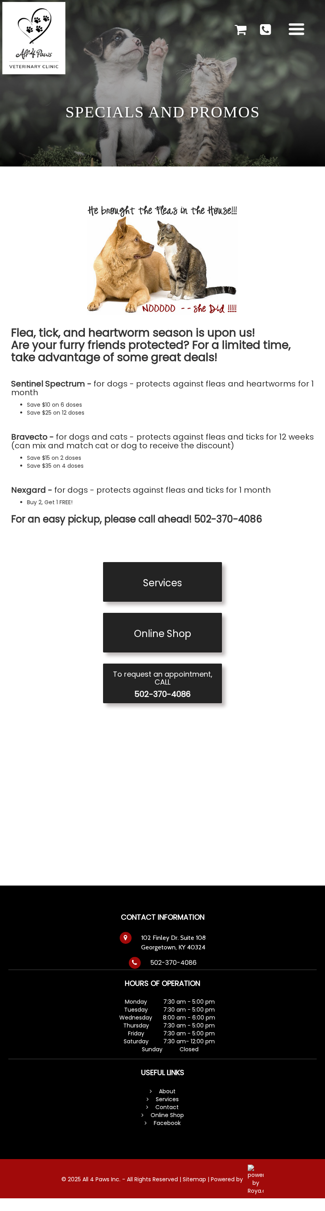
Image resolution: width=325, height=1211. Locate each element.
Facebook (167, 1123)
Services (166, 1099)
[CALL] (265, 29)
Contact (167, 1107)
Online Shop (167, 1115)
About (167, 1091)
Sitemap (195, 1179)
